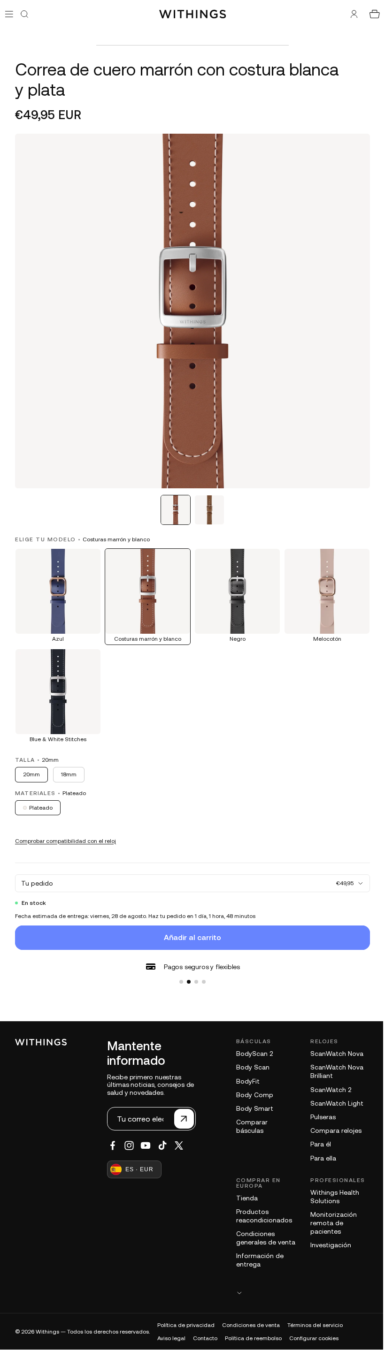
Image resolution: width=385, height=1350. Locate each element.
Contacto (205, 1339)
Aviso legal (171, 1339)
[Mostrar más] (300, 1294)
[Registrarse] (184, 1112)
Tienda (247, 1191)
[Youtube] (145, 1138)
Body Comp (254, 1088)
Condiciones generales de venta (256, 1235)
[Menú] (9, 14)
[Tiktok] (162, 1138)
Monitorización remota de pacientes (331, 1216)
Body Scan (253, 1060)
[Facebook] (112, 1138)
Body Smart (254, 1101)
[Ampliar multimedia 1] (190, 309)
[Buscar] (24, 14)
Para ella (321, 1151)
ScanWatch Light (334, 1096)
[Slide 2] (186, 975)
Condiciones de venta (251, 1326)
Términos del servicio (315, 1326)
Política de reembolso (253, 1339)
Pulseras (320, 1110)
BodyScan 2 (254, 1046)
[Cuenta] (349, 14)
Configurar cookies (314, 1339)
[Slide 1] (179, 975)
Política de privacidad (186, 1326)
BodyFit (248, 1074)
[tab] (173, 505)
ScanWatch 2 (328, 1082)
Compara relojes (333, 1123)
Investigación (328, 1238)
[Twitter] (179, 1138)
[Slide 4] (201, 975)
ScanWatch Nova (334, 1046)
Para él (318, 1137)
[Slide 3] (194, 975)
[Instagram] (129, 1138)
